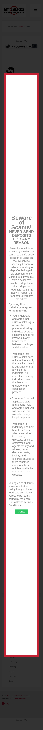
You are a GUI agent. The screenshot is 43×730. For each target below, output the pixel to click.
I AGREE (21, 512)
